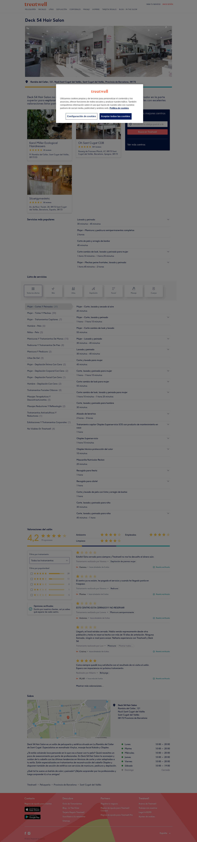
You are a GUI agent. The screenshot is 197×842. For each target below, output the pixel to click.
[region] (99, 103)
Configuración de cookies (81, 116)
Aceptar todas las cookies (115, 116)
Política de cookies (119, 108)
